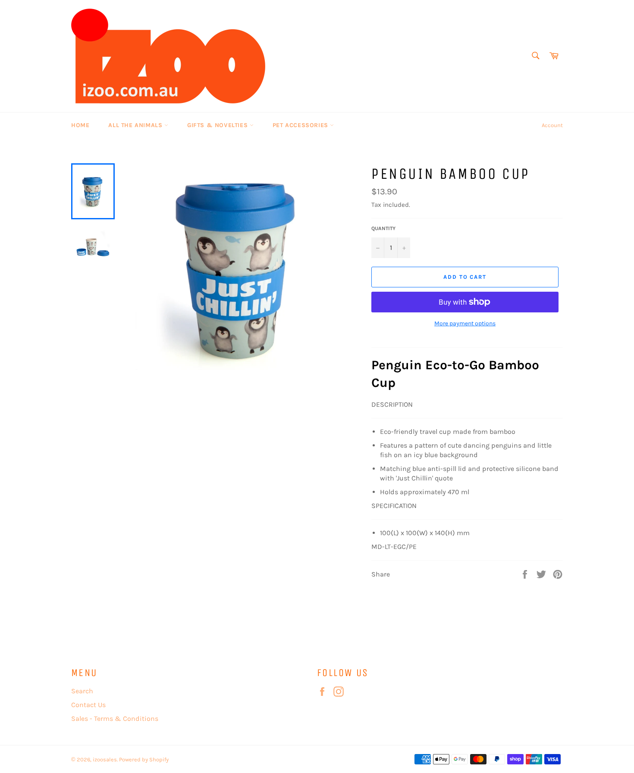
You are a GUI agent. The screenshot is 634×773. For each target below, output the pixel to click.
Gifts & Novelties (218, 125)
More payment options (465, 323)
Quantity (383, 228)
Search (82, 691)
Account (552, 125)
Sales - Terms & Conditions (114, 718)
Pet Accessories (301, 125)
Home (80, 125)
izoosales (105, 759)
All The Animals (136, 125)
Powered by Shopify (144, 759)
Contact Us (88, 705)
